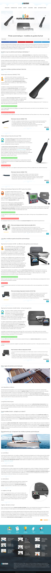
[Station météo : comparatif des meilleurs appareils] (37, 539)
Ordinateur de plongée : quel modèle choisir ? (11, 545)
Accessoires (30, 7)
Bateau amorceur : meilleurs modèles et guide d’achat (27, 540)
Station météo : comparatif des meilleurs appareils (44, 540)
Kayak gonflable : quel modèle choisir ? (11, 539)
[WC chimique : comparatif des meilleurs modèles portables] (37, 546)
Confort (25, 7)
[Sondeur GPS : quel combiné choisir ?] (20, 547)
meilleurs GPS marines (8, 461)
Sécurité (20, 7)
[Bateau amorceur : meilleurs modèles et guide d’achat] (20, 539)
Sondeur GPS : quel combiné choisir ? (27, 547)
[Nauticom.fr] (25, 3)
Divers (35, 7)
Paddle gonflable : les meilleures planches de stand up (11, 551)
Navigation (7, 7)
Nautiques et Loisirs (42, 7)
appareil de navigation (21, 149)
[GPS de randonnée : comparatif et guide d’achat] (20, 552)
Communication (14, 7)
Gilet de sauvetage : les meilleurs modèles (44, 554)
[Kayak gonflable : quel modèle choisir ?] (3, 539)
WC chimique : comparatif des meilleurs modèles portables (44, 547)
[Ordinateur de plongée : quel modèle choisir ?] (3, 545)
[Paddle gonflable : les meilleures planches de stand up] (3, 550)
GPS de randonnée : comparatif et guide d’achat (27, 553)
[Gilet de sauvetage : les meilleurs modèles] (37, 553)
